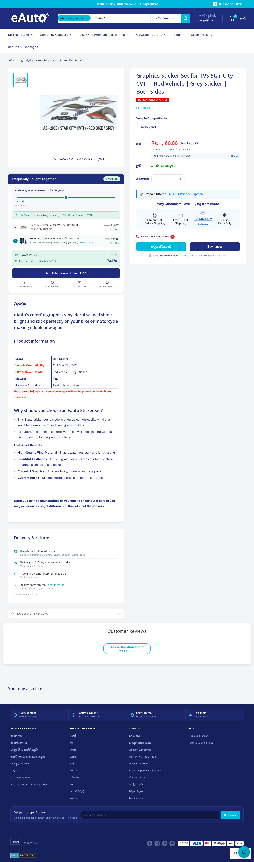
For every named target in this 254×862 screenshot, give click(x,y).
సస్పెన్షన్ (14, 770)
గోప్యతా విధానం (137, 777)
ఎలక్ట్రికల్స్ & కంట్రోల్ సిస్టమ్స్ (24, 749)
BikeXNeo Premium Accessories (102, 35)
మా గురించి (134, 735)
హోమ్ (11, 60)
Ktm (72, 784)
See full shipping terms (26, 594)
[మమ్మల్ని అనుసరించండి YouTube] (172, 843)
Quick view (87, 242)
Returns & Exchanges (23, 47)
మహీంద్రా (74, 777)
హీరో (72, 742)
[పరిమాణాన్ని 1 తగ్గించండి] (156, 179)
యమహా (74, 770)
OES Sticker (144, 108)
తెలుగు (16, 841)
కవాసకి (73, 798)
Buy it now (214, 246)
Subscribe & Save (230, 4)
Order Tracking (201, 35)
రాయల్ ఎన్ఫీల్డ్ (77, 791)
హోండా (73, 749)
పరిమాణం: (142, 179)
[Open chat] (244, 852)
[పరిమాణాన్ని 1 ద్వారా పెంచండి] (180, 179)
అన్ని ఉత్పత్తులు (26, 60)
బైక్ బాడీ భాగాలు (18, 742)
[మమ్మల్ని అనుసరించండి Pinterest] (164, 843)
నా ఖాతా (204, 20)
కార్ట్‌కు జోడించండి (161, 246)
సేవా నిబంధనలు (137, 798)
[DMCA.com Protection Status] (23, 855)
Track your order (198, 735)
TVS (72, 763)
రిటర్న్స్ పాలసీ (136, 784)
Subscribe (230, 815)
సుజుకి (73, 756)
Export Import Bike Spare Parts (147, 770)
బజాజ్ (73, 735)
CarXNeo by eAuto (149, 35)
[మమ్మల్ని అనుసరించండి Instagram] (157, 843)
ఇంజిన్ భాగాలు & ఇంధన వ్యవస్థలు (27, 756)
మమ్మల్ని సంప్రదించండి (140, 742)
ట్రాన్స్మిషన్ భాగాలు (19, 763)
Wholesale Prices (139, 763)
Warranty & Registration (143, 756)
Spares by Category (54, 35)
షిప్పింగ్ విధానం (136, 791)
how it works (56, 584)
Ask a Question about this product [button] (127, 648)
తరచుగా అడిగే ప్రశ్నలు (140, 749)
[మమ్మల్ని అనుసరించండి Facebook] (149, 843)
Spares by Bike (18, 35)
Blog (176, 35)
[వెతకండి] (185, 18)
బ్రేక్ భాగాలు (16, 735)
